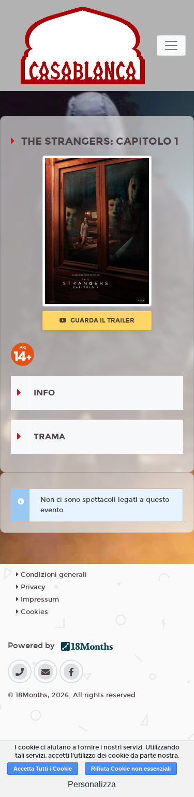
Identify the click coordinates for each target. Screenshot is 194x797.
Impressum (39, 599)
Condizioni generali (53, 575)
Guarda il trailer (102, 320)
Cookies (33, 612)
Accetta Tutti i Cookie (42, 768)
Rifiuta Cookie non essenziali (131, 768)
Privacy (32, 587)
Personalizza (92, 784)
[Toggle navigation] (171, 45)
